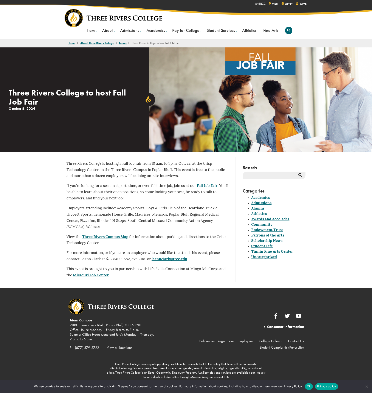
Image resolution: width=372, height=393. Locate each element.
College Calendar (272, 340)
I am (91, 30)
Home (71, 43)
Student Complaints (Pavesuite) (281, 347)
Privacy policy (326, 386)
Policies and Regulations (216, 340)
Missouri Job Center (91, 275)
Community (261, 225)
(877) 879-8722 (87, 347)
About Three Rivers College (97, 43)
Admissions (129, 30)
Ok (309, 386)
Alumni (257, 208)
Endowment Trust (267, 230)
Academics (155, 30)
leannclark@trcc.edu (169, 259)
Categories (254, 191)
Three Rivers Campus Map (105, 237)
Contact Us (296, 340)
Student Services (221, 30)
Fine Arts (270, 30)
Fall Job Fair (207, 186)
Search (250, 167)
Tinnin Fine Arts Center (272, 252)
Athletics (249, 30)
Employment (246, 340)
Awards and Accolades (270, 219)
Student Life (262, 246)
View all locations (119, 347)
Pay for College (185, 30)
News (123, 43)
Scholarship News (266, 241)
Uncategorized (264, 257)
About (107, 30)
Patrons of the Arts (267, 235)
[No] (366, 386)
